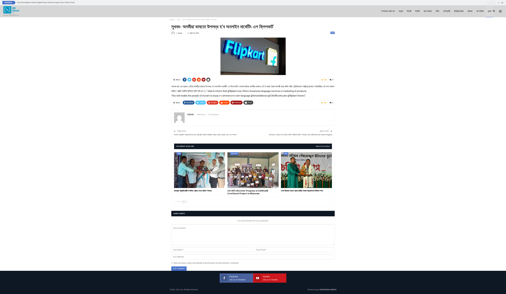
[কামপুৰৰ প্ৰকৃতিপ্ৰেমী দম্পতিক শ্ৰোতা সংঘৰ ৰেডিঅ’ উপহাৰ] (199, 170)
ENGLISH (459, 11)
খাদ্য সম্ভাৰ (428, 11)
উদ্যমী (409, 11)
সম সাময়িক (480, 11)
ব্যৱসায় (470, 11)
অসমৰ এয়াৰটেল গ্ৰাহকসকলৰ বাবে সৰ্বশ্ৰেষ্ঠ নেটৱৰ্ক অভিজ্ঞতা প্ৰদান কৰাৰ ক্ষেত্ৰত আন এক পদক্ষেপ (205, 135)
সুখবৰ (489, 11)
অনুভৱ (401, 11)
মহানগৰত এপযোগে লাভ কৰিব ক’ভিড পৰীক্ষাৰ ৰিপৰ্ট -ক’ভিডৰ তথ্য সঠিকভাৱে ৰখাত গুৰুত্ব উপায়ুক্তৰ (300, 135)
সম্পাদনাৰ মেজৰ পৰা (388, 11)
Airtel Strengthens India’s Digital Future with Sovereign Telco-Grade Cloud (46, 2)
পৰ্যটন (437, 11)
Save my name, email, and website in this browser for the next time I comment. (206, 263)
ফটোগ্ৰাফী (446, 11)
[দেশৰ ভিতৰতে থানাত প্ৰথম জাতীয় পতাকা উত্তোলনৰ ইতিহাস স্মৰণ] (306, 170)
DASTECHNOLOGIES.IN (328, 290)
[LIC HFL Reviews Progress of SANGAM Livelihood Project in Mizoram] (252, 170)
